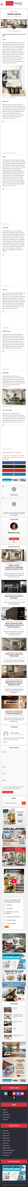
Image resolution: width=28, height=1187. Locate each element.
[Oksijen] (8, 1030)
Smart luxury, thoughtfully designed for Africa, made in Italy (14, 567)
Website (4, 780)
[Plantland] (8, 1009)
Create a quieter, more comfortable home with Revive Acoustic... (14, 625)
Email (4, 773)
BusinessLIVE (6, 1138)
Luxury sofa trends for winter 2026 (14, 655)
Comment (4, 752)
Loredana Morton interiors (16, 457)
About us (4, 1109)
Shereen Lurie (18, 16)
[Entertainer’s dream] (8, 1023)
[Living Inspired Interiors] (8, 1037)
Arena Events (5, 1155)
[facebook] (6, 1093)
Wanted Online (6, 1148)
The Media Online (7, 1153)
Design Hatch (15, 308)
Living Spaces (14, 11)
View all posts (14, 538)
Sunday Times (6, 1133)
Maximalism (9, 905)
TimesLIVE (5, 1130)
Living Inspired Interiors (18, 1035)
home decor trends (15, 455)
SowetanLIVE (5, 1135)
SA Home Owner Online (18, 571)
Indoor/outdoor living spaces (13, 916)
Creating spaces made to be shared (14, 597)
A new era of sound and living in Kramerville (14, 713)
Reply (5, 742)
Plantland (15, 1007)
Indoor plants (10, 908)
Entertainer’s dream (17, 1021)
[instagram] (18, 1093)
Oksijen (14, 1028)
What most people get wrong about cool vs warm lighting (14, 683)
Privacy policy (6, 1117)
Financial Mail (6, 1140)
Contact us (5, 1112)
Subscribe (5, 1119)
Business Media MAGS (8, 1150)
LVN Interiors (12, 185)
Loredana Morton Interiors (10, 63)
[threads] (14, 1097)
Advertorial (9, 563)
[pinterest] (14, 1093)
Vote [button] (7, 927)
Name (4, 767)
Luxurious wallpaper (11, 923)
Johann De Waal (14, 733)
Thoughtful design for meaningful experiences (18, 1015)
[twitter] (10, 1093)
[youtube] (22, 1093)
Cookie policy (6, 1114)
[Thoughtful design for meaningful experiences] (8, 1016)
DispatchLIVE (6, 1145)
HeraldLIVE (5, 1143)
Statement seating (11, 920)
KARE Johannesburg (18, 422)
